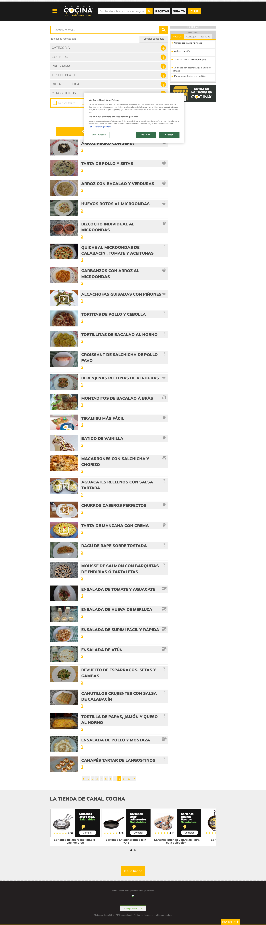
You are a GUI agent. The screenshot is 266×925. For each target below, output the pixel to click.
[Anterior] (84, 778)
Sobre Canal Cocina (120, 891)
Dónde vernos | (138, 891)
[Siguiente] (134, 778)
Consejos (191, 36)
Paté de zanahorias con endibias (190, 76)
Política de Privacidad (143, 915)
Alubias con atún (182, 51)
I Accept (169, 135)
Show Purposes (99, 135)
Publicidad (149, 891)
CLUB (194, 11)
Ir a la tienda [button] (133, 871)
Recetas (177, 36)
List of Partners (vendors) (100, 127)
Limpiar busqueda (154, 38)
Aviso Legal (126, 915)
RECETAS (162, 11)
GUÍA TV (179, 11)
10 (129, 779)
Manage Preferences (133, 908)
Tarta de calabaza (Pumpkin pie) (190, 59)
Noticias (205, 36)
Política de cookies (163, 915)
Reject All (145, 135)
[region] (134, 118)
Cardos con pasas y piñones (188, 43)
